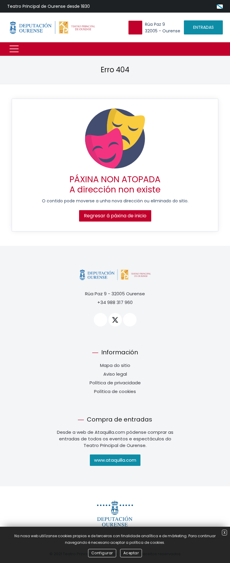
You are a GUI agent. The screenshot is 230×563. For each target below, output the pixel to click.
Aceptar (131, 553)
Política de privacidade (115, 383)
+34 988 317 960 (115, 302)
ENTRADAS (203, 27)
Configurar (102, 553)
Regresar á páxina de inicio (115, 215)
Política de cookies (115, 391)
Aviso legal (115, 374)
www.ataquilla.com (115, 460)
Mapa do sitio (115, 365)
